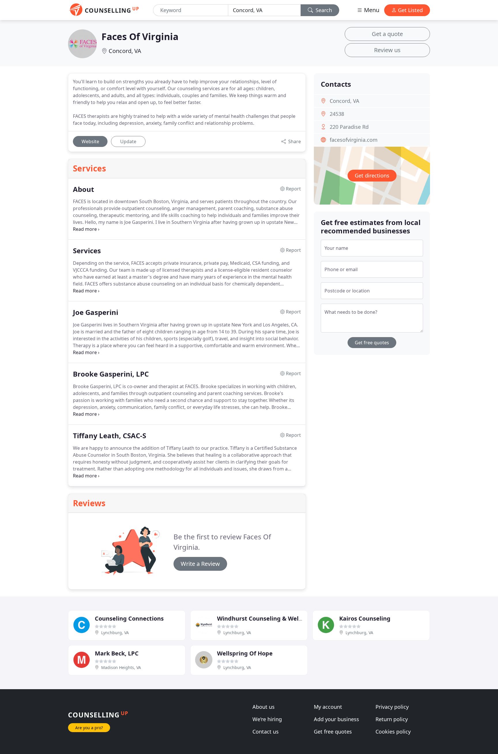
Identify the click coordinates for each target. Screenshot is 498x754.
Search (323, 10)
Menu (371, 10)
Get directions (372, 175)
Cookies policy (393, 731)
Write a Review (200, 564)
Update (128, 141)
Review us (387, 50)
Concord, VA (125, 51)
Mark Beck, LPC (117, 653)
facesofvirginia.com (354, 139)
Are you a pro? (89, 727)
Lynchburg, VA (115, 632)
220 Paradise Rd (349, 126)
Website (90, 141)
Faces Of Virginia (139, 36)
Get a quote (387, 34)
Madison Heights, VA (121, 667)
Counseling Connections (129, 618)
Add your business (336, 719)
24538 (337, 113)
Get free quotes (372, 342)
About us (263, 706)
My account (328, 706)
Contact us (265, 731)
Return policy (392, 719)
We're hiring (267, 719)
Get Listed (410, 10)
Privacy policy (392, 706)
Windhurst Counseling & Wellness (265, 618)
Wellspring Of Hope (245, 653)
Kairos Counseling (365, 618)
